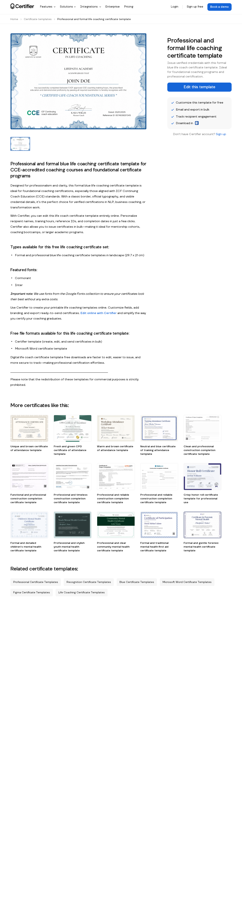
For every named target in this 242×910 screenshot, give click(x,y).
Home (14, 19)
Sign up (221, 134)
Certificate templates (38, 19)
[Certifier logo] (22, 6)
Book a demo (219, 7)
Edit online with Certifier (99, 313)
